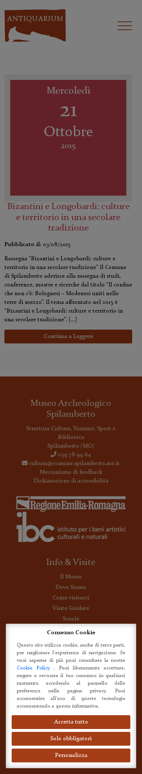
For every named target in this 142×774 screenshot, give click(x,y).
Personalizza (71, 755)
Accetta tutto (71, 722)
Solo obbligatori (71, 739)
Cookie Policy (35, 668)
